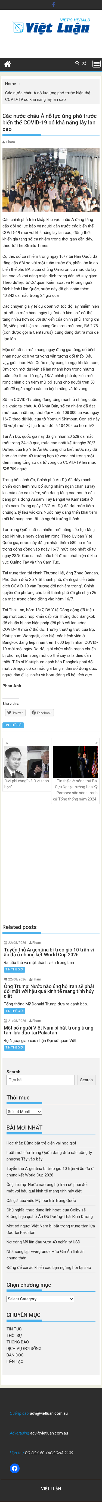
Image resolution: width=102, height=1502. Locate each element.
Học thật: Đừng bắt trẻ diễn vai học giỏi (41, 1143)
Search (13, 1071)
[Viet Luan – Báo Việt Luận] (8, 63)
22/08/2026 (17, 943)
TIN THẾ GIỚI (13, 725)
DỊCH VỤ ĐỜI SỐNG (24, 1348)
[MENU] (96, 63)
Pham (10, 142)
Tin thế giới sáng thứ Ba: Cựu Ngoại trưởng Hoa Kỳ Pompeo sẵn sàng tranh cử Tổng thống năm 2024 (75, 790)
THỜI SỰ (14, 1335)
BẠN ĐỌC (15, 1355)
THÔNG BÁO (18, 1342)
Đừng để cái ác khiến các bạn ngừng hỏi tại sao (49, 1267)
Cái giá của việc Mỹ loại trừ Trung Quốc (41, 1200)
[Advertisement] (51, 864)
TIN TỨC (14, 1329)
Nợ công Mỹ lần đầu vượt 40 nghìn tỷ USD (43, 1242)
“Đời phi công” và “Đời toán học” (26, 784)
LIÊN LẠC (15, 1361)
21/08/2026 (17, 1021)
